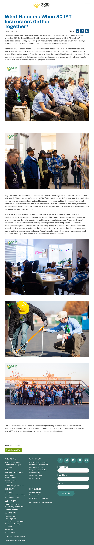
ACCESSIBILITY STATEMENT (40, 502)
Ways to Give (10, 516)
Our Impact (9, 526)
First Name (62, 467)
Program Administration (38, 470)
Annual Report (10, 480)
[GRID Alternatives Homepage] (41, 5)
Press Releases (11, 478)
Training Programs (12, 504)
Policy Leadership (36, 467)
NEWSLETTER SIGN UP (38, 498)
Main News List (13, 450)
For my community (12, 497)
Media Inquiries (10, 475)
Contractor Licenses (15, 537)
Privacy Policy (11, 533)
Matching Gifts (10, 519)
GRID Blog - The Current (14, 472)
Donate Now (9, 529)
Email (60, 483)
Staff (6, 470)
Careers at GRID (35, 495)
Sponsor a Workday (12, 524)
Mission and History (12, 462)
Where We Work (35, 475)
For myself (9, 492)
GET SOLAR (9, 489)
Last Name (62, 475)
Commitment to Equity (13, 465)
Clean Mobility (34, 472)
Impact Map (34, 479)
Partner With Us (35, 492)
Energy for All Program (38, 462)
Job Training (15, 445)
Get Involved (35, 489)
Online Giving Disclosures (14, 485)
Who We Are (10, 459)
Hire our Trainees (11, 509)
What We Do (35, 459)
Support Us (10, 513)
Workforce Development (38, 465)
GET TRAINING (11, 501)
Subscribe (66, 493)
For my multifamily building (15, 495)
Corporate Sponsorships (14, 521)
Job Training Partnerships (14, 507)
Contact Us (9, 467)
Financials (8, 483)
